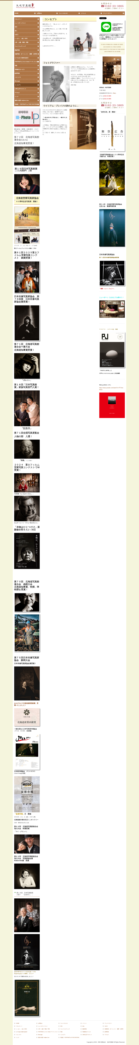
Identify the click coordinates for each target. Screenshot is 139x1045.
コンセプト (18, 85)
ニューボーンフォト (20, 23)
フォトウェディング (20, 46)
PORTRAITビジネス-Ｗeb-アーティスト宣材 (27, 61)
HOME (16, 13)
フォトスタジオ (63, 13)
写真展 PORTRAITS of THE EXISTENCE (27, 104)
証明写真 (17, 73)
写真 (16, 65)
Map (114, 93)
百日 (16, 27)
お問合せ (39, 13)
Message (17, 81)
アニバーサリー (107, 13)
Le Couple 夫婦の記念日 (21, 58)
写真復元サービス (20, 69)
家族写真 (17, 50)
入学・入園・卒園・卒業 (21, 42)
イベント (83, 13)
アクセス (17, 92)
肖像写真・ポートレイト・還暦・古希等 (26, 54)
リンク (16, 96)
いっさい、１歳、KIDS (21, 38)
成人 (16, 30)
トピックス (18, 77)
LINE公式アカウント (20, 88)
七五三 (16, 34)
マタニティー (18, 19)
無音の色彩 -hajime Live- (22, 100)
